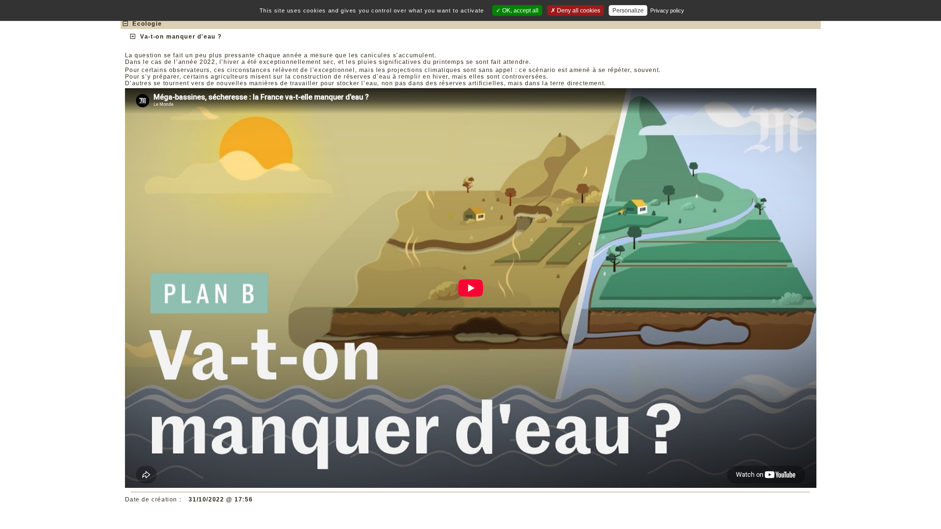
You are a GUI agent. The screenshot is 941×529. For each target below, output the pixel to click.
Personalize (628, 10)
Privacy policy (667, 10)
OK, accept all (520, 10)
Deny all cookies (577, 10)
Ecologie (147, 24)
